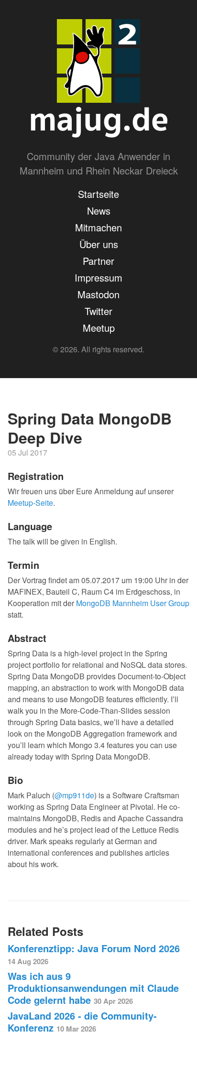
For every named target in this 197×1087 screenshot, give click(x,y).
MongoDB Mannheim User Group (132, 603)
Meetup (99, 328)
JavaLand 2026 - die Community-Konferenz (82, 1021)
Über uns (98, 244)
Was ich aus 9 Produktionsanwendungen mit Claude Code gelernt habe (93, 988)
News (98, 210)
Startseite (98, 194)
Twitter (98, 311)
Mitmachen (98, 227)
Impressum (98, 277)
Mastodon (98, 294)
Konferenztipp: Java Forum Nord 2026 (94, 954)
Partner (98, 261)
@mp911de (74, 795)
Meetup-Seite (30, 502)
